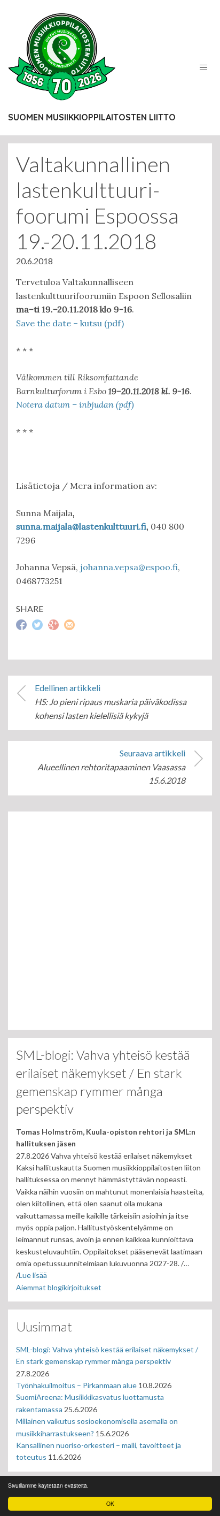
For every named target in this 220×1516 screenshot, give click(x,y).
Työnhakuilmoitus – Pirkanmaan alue (76, 1385)
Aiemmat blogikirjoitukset (58, 1287)
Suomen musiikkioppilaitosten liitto (92, 117)
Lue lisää (33, 1275)
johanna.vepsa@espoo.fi (129, 567)
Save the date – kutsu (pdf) (70, 323)
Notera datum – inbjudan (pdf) (75, 404)
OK (110, 1503)
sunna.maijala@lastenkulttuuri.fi (81, 526)
